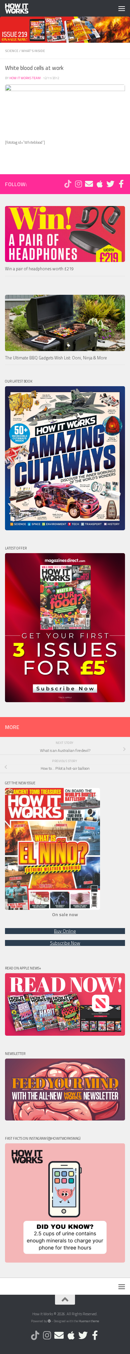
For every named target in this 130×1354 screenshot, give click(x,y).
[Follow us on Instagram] (78, 184)
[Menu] (121, 8)
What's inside (33, 50)
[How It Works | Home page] (20, 8)
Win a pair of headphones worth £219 (39, 269)
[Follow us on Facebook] (121, 184)
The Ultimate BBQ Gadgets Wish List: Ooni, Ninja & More (56, 358)
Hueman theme (89, 1321)
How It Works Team (25, 78)
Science (11, 50)
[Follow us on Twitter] (110, 184)
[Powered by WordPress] (49, 1321)
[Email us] (89, 184)
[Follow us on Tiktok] (68, 184)
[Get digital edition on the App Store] (100, 184)
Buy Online (65, 931)
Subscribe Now (65, 943)
